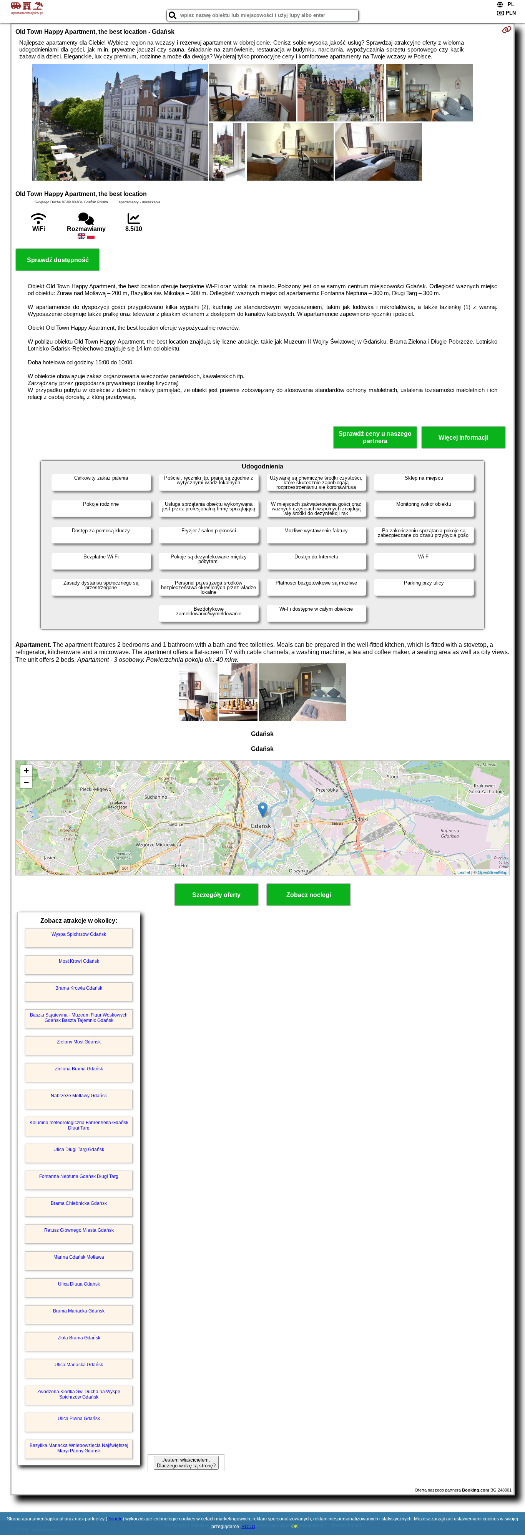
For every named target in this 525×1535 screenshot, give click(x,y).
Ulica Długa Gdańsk (79, 1284)
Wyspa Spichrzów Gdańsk (79, 934)
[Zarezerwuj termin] (507, 29)
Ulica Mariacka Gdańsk (79, 1364)
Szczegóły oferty (216, 895)
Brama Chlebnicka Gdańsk (79, 1203)
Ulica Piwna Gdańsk (79, 1418)
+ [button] (26, 771)
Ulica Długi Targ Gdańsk (78, 1149)
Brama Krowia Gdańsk (78, 988)
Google (115, 1519)
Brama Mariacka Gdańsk (79, 1311)
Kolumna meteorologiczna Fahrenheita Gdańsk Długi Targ (79, 1125)
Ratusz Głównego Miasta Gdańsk (79, 1230)
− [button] (26, 782)
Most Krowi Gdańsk (79, 961)
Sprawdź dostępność (58, 260)
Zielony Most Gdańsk (79, 1042)
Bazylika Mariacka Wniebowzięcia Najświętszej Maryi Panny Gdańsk (79, 1448)
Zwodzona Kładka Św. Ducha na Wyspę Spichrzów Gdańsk (78, 1394)
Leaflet (463, 872)
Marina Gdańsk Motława (78, 1257)
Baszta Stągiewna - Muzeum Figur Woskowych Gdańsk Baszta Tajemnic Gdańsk (79, 1017)
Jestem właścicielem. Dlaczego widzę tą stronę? (186, 1463)
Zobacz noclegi (308, 895)
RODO (248, 1526)
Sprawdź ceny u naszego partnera (375, 437)
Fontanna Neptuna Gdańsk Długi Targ (78, 1176)
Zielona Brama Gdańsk (79, 1069)
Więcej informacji (463, 437)
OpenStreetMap (492, 872)
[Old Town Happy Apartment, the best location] (120, 123)
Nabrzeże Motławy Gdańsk (79, 1095)
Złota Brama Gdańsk (79, 1338)
